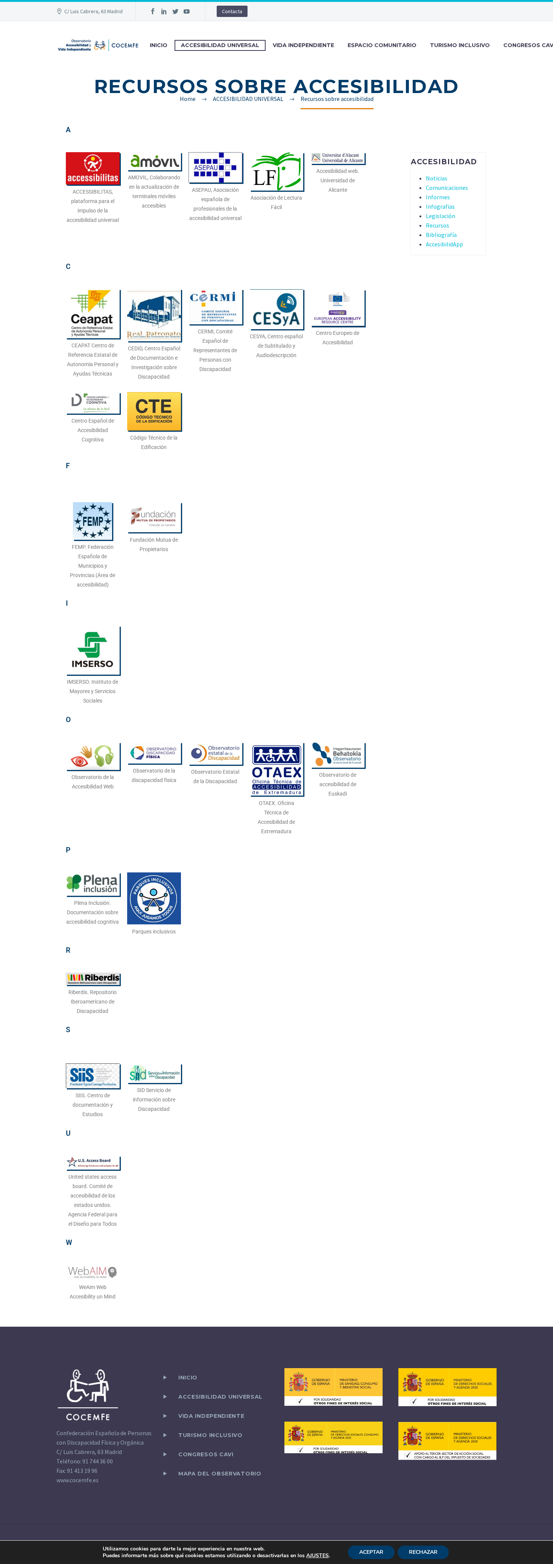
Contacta (232, 11)
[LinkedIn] (164, 11)
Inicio (188, 1377)
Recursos (437, 225)
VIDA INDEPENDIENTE (303, 45)
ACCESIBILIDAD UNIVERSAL (220, 45)
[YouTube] (186, 11)
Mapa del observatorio (219, 1473)
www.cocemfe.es (77, 1480)
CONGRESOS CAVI (206, 1454)
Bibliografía (441, 234)
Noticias (436, 178)
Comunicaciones (447, 187)
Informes (438, 197)
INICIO (158, 45)
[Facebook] (152, 11)
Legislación (440, 216)
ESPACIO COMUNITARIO (382, 45)
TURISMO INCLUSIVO (460, 45)
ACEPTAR (371, 1552)
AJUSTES (317, 1555)
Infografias (440, 206)
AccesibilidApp (444, 244)
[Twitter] (175, 11)
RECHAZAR (423, 1552)
